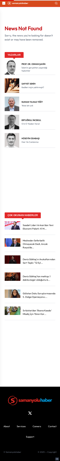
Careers (37, 426)
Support (30, 436)
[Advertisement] (30, 181)
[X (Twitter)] (30, 413)
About (6, 426)
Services (21, 426)
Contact (52, 426)
